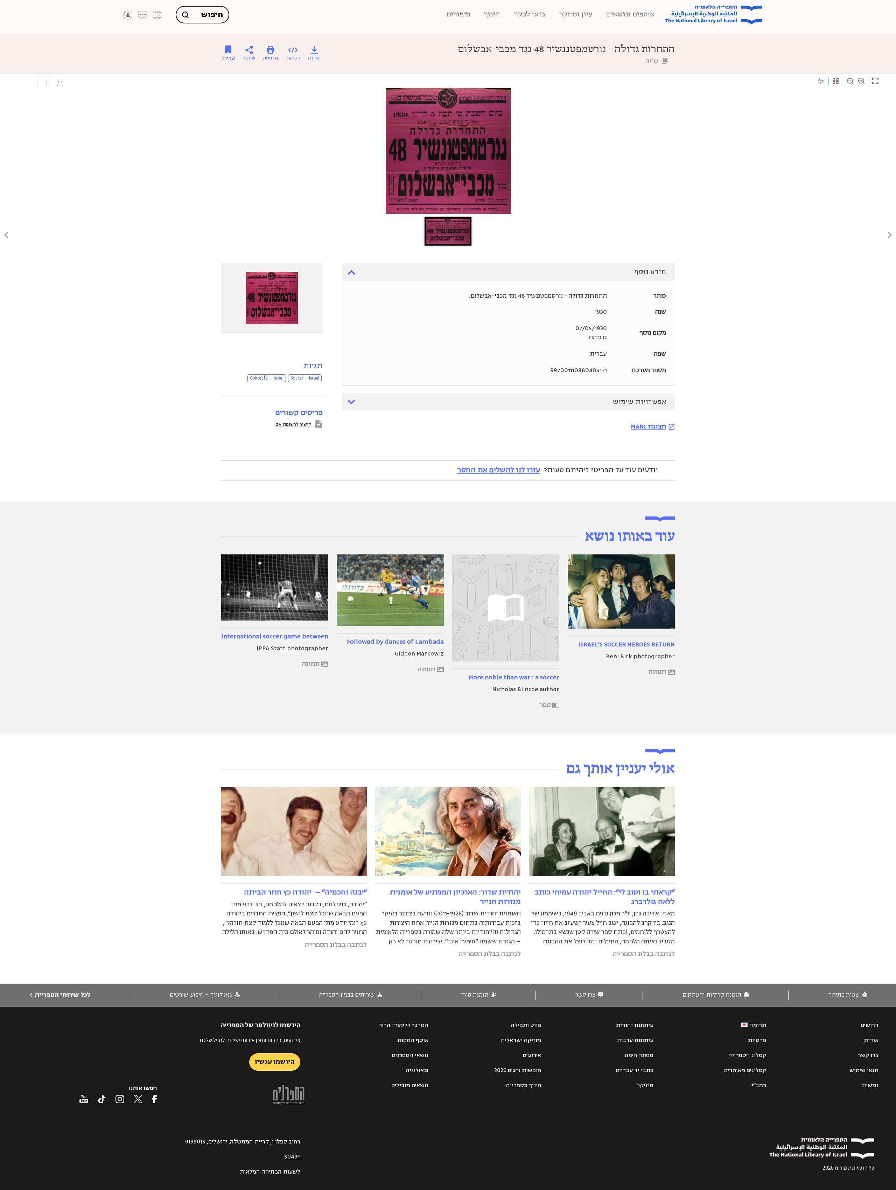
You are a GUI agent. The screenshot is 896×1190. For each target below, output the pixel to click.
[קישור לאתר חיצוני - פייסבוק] (154, 1099)
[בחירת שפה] (157, 15)
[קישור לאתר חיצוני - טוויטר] (138, 1099)
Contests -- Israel (267, 378)
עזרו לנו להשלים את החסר (498, 470)
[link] (847, 995)
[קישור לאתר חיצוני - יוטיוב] (83, 1099)
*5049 (292, 1157)
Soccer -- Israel (304, 378)
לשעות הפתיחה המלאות (270, 1172)
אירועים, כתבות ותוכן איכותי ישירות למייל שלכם (250, 1040)
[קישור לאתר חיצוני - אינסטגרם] (119, 1099)
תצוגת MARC (648, 426)
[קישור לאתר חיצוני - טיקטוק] (102, 1099)
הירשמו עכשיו (275, 1061)
